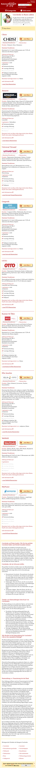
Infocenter (26, 11)
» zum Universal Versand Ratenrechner (12, 195)
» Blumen (21, 758)
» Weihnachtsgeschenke (25, 756)
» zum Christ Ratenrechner (9, 84)
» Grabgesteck (6, 758)
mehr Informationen (7, 81)
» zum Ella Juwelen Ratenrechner (10, 431)
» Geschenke (5, 746)
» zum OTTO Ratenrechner (9, 307)
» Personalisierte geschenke (9, 748)
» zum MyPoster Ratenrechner (10, 533)
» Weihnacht (5, 751)
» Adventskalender (23, 753)
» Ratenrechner (22, 42)
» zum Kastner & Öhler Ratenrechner (11, 366)
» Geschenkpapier (23, 748)
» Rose (4, 756)
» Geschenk (22, 746)
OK (26, 765)
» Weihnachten (6, 753)
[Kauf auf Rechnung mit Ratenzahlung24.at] (8, 6)
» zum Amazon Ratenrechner (9, 140)
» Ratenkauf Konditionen (8, 42)
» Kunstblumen (22, 751)
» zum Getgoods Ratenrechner (10, 254)
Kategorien (11, 11)
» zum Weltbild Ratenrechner (9, 480)
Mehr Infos (16, 765)
